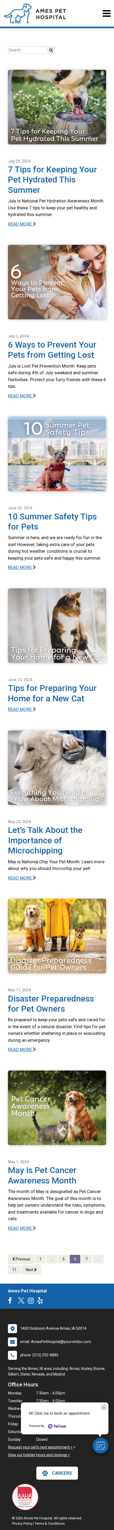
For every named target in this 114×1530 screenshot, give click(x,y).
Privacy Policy (22, 1523)
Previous (22, 1259)
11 (14, 1270)
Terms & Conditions (50, 1523)
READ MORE (20, 224)
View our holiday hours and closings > (39, 1455)
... (52, 1259)
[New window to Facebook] (11, 1302)
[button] (100, 1446)
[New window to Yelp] (41, 1302)
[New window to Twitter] (21, 1302)
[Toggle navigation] (106, 13)
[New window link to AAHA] (26, 1497)
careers (62, 1473)
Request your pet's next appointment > (40, 1447)
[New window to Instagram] (32, 1302)
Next (30, 1270)
